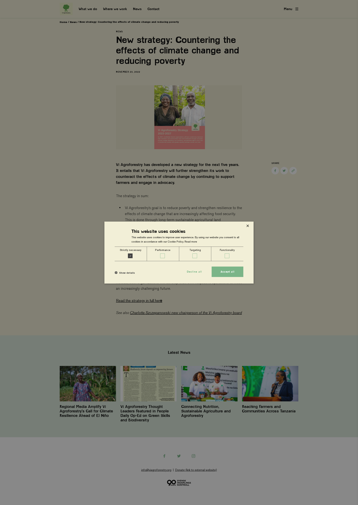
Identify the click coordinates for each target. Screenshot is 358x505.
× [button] (247, 225)
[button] (125, 273)
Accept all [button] (228, 271)
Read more (191, 241)
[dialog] (179, 252)
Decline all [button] (194, 271)
